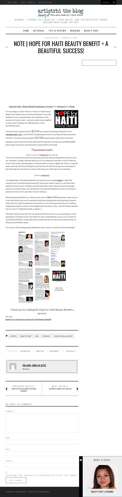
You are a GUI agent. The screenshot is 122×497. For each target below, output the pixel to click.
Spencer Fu (62, 106)
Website (26, 369)
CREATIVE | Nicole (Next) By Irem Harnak (23, 388)
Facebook (25, 351)
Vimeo (72, 106)
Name (8, 438)
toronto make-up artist (63, 336)
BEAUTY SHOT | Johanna (102, 491)
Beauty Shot (91, 30)
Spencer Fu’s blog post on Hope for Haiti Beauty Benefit (28, 319)
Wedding (75, 30)
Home (26, 30)
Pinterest (54, 351)
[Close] (81, 460)
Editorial (39, 30)
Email (9, 449)
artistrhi (13, 336)
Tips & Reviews (57, 30)
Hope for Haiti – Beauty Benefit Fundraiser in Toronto (31, 106)
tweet (59, 180)
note (37, 336)
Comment (10, 411)
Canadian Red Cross (14, 134)
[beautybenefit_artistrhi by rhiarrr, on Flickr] (42, 150)
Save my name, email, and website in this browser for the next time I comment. (42, 475)
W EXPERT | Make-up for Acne (60, 387)
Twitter (40, 351)
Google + (71, 351)
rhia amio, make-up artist (34, 365)
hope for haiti (25, 336)
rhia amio (46, 336)
